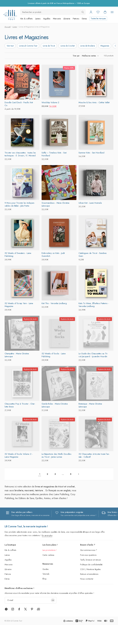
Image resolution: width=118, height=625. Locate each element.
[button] (105, 12)
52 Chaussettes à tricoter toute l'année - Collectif (94, 455)
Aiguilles (46, 18)
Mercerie (57, 18)
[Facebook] (19, 609)
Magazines (104, 45)
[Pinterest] (32, 609)
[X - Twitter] (25, 609)
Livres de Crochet (68, 45)
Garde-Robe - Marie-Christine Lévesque (55, 405)
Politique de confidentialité (91, 564)
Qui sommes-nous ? (88, 550)
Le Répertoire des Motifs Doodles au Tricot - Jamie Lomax (56, 455)
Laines (38, 18)
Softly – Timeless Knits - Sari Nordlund (54, 154)
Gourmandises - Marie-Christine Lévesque (55, 204)
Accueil (8, 26)
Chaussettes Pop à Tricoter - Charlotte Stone (20, 405)
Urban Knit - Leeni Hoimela (90, 202)
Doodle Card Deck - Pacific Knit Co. (19, 104)
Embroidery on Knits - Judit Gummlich (53, 255)
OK (53, 600)
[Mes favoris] (98, 12)
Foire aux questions (88, 554)
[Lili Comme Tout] (10, 15)
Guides (45, 569)
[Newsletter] (38, 609)
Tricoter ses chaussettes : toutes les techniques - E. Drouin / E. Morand (20, 154)
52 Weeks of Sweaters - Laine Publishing (18, 255)
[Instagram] (12, 609)
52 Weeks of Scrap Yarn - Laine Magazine (19, 305)
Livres (15, 26)
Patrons (76, 18)
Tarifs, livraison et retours (90, 559)
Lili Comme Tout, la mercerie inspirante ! (26, 526)
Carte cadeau (48, 554)
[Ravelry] (6, 609)
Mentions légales (94, 569)
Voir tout (10, 45)
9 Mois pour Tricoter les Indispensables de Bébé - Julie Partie (20, 204)
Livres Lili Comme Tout (28, 45)
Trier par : (76, 55)
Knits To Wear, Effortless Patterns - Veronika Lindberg (94, 305)
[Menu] (112, 12)
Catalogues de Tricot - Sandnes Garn (93, 255)
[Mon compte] (91, 12)
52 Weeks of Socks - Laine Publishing (54, 355)
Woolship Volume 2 (50, 102)
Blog (44, 578)
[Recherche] (83, 12)
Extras (84, 18)
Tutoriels (45, 573)
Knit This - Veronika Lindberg (54, 303)
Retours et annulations (89, 574)
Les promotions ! (49, 550)
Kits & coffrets (26, 18)
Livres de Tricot (49, 45)
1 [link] (39, 474)
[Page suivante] (78, 474)
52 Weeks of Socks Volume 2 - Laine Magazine (19, 455)
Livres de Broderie (87, 45)
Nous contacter (86, 578)
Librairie (66, 18)
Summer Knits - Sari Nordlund (91, 152)
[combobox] (53, 12)
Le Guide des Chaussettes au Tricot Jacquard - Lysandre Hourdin (93, 355)
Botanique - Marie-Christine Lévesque (90, 405)
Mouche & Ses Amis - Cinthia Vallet (94, 102)
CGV (82, 569)
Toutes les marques (98, 18)
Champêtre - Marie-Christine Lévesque (17, 355)
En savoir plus (47, 535)
